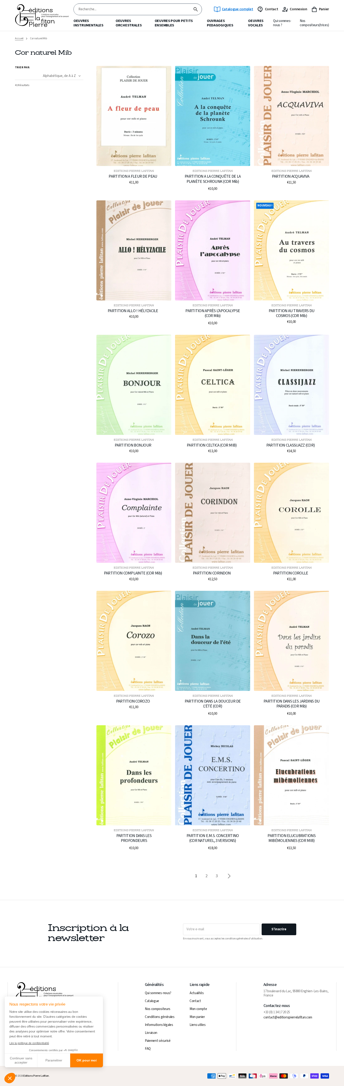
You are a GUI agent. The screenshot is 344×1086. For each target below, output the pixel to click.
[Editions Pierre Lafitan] (42, 15)
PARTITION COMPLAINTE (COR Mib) (133, 573)
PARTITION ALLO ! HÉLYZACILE (133, 311)
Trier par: (22, 67)
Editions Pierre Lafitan (36, 1076)
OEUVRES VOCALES (255, 23)
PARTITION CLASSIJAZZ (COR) (290, 445)
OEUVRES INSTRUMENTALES (88, 23)
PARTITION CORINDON (212, 573)
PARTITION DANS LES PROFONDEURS (133, 838)
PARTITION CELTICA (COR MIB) (212, 445)
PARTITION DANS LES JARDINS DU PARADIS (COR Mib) (291, 704)
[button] (9, 1078)
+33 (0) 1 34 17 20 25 (276, 1012)
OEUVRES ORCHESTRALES (129, 23)
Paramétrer (53, 1060)
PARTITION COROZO (133, 701)
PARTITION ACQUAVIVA (290, 176)
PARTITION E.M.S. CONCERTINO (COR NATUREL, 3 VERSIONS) (213, 838)
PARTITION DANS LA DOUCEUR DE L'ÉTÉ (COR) (213, 704)
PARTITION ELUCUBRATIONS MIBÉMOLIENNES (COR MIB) (291, 838)
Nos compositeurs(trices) (314, 23)
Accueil (19, 38)
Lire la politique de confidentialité (29, 1043)
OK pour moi (87, 1060)
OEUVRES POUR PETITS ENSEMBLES (174, 23)
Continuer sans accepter (21, 1060)
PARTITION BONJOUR (133, 445)
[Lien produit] (134, 125)
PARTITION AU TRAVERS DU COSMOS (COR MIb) (291, 313)
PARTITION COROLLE (290, 573)
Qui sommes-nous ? (282, 23)
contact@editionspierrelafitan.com (287, 1017)
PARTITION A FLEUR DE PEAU (133, 176)
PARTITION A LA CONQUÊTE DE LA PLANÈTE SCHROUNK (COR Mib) (213, 179)
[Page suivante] (229, 876)
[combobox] (132, 9)
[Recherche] (196, 9)
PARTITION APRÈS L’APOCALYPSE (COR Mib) (212, 313)
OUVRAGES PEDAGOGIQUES (220, 23)
